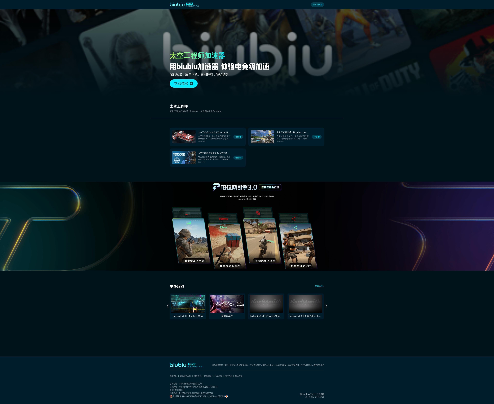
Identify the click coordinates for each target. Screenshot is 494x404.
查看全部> (319, 286)
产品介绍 (218, 376)
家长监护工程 (185, 376)
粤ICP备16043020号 (177, 390)
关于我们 (173, 376)
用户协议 (228, 376)
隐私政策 (207, 376)
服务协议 (197, 376)
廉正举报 (238, 376)
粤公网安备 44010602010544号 (184, 396)
